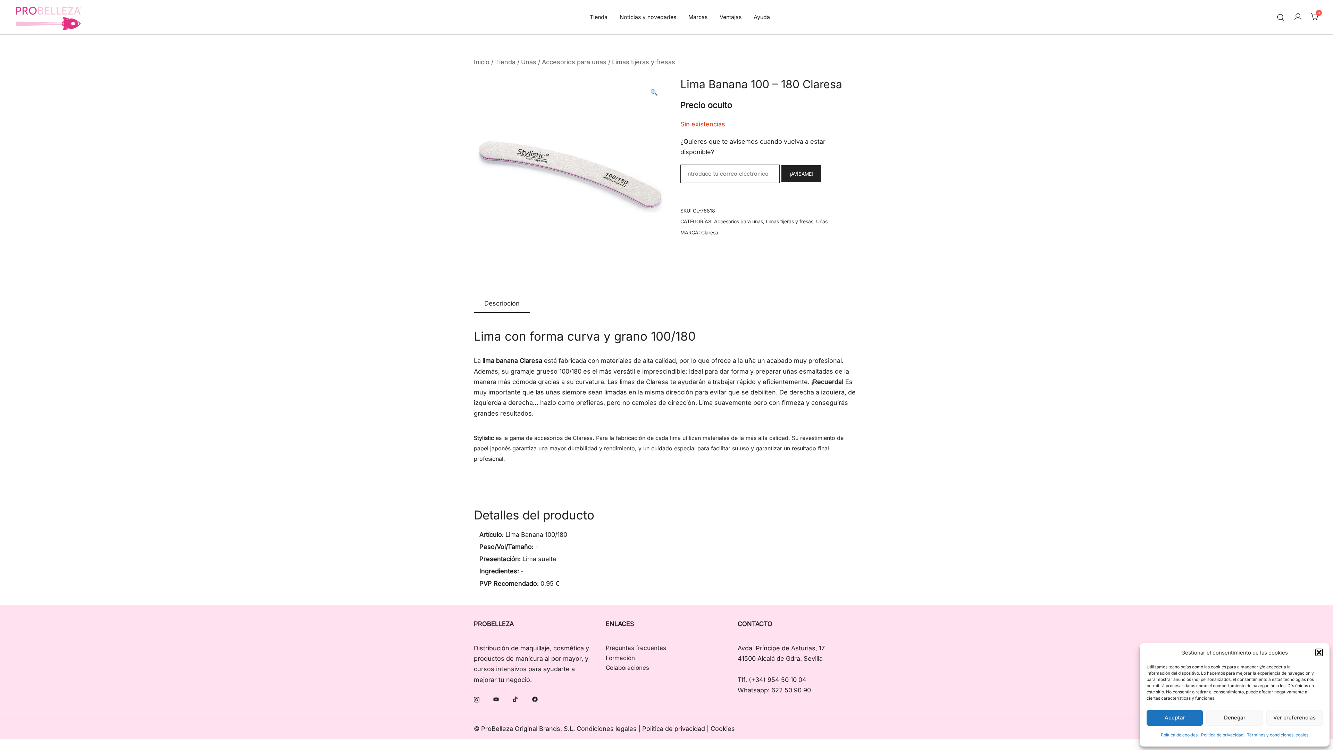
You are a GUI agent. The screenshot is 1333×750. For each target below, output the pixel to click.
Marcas (697, 17)
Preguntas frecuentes (636, 647)
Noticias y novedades (648, 17)
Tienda (598, 17)
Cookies (723, 728)
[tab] (502, 304)
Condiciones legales (607, 728)
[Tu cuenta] (1298, 17)
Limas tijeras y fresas (643, 62)
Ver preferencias (1294, 717)
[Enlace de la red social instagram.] (476, 698)
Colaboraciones (627, 667)
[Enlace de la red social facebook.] (535, 698)
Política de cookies (1179, 735)
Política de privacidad (1222, 735)
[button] (1319, 652)
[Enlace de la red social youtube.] (496, 698)
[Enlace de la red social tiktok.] (515, 698)
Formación (620, 658)
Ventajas (730, 17)
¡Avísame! (801, 174)
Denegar (1235, 717)
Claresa (709, 232)
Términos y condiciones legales (1277, 735)
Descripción (502, 303)
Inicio (481, 62)
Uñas (528, 62)
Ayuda (762, 17)
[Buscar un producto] (1280, 17)
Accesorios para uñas (574, 62)
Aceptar (1175, 717)
